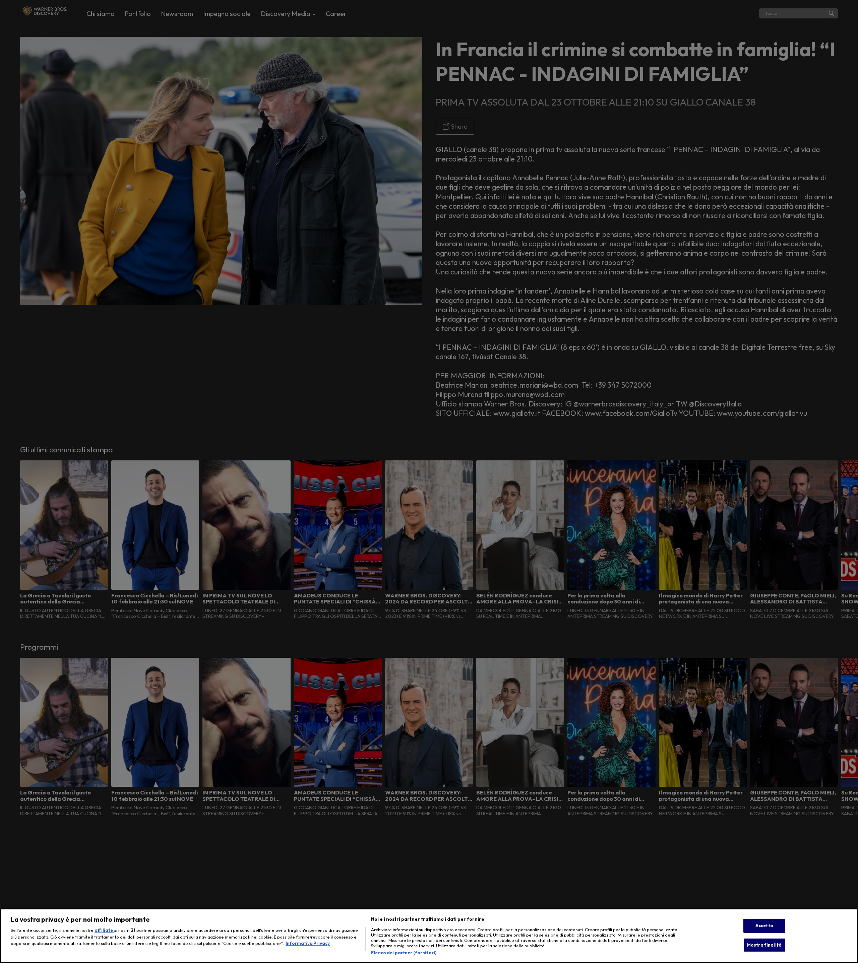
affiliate (104, 930)
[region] (429, 936)
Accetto (764, 925)
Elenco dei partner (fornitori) (404, 952)
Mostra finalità (764, 945)
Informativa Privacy (308, 943)
